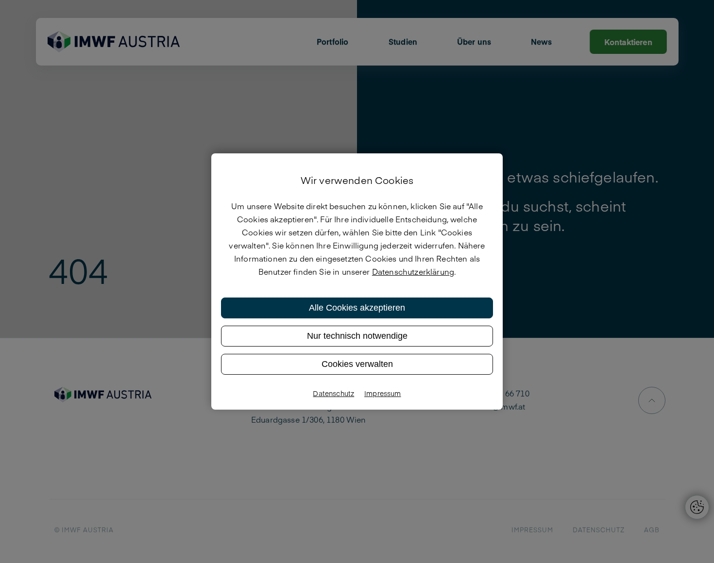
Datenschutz (333, 393)
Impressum (382, 393)
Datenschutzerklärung (413, 271)
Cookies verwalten (357, 364)
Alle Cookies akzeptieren (357, 308)
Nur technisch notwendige (357, 336)
